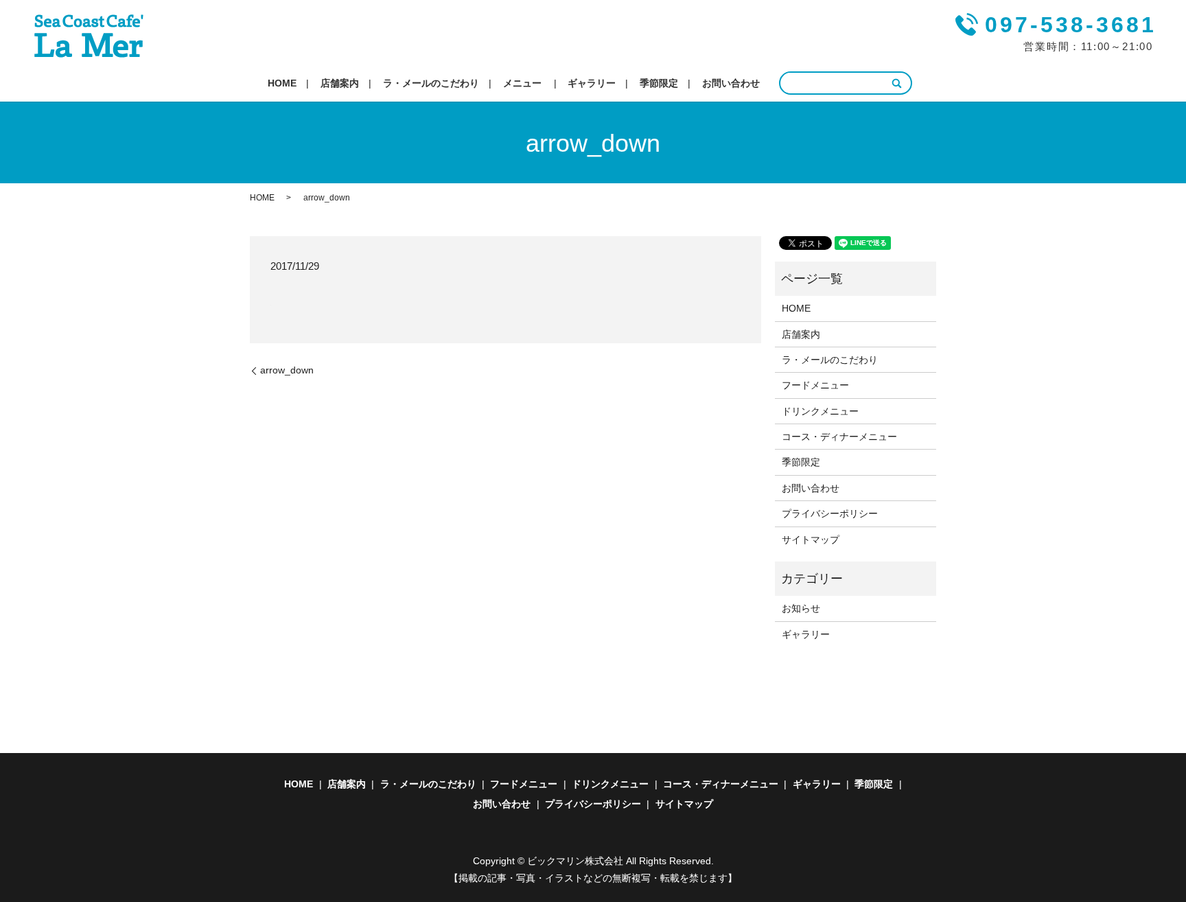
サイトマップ (810, 539)
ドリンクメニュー (820, 411)
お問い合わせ (731, 83)
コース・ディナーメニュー (839, 436)
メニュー (522, 83)
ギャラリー (592, 83)
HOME (282, 83)
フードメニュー (815, 385)
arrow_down (287, 370)
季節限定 (659, 83)
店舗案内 (340, 83)
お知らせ (801, 608)
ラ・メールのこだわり (431, 83)
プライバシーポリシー (830, 513)
